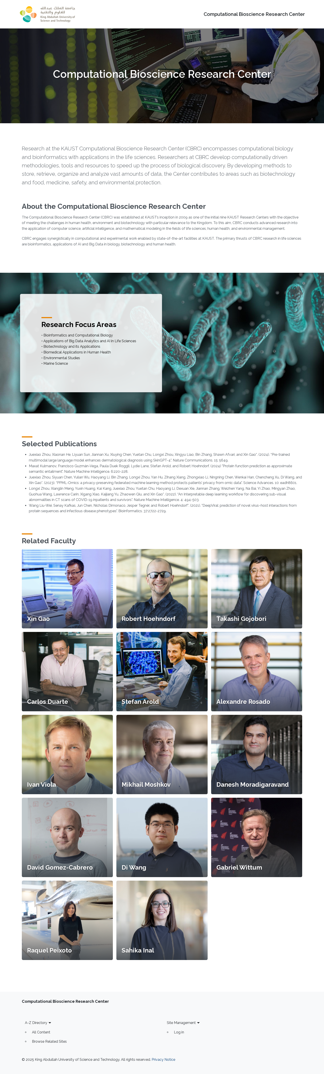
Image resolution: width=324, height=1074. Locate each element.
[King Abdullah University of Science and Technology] (47, 14)
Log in (179, 1032)
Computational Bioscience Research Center (254, 14)
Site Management (181, 1023)
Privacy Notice (163, 1059)
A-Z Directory (36, 1023)
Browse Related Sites (49, 1041)
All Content (41, 1032)
